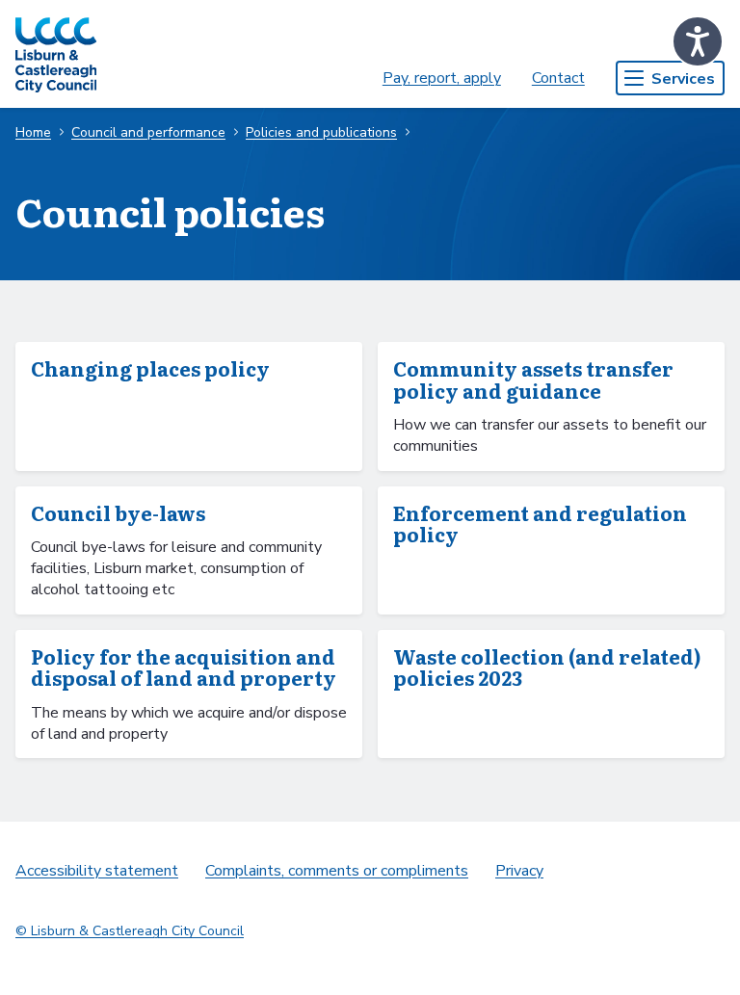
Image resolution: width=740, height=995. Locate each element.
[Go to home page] (55, 53)
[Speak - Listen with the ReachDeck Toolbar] (698, 41)
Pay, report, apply (442, 78)
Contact (558, 78)
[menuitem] (441, 78)
